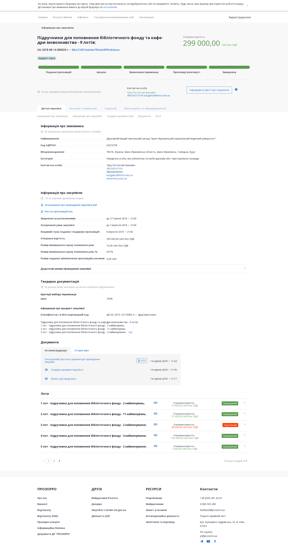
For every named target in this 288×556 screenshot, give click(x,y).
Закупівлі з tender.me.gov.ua (109, 510)
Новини (43, 17)
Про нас (42, 498)
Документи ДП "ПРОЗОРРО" (53, 534)
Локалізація (146, 17)
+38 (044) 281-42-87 (211, 498)
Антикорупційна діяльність (162, 516)
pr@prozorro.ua (208, 536)
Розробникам (154, 498)
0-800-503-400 (208, 504)
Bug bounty (44, 510)
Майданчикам (154, 504)
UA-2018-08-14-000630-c (52, 50)
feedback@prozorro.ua (212, 510)
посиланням (110, 7)
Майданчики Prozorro (105, 498)
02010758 (111, 145)
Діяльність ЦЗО (101, 516)
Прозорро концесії (48, 522)
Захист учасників (156, 510)
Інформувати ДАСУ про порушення (209, 90)
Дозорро (97, 504)
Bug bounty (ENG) (47, 516)
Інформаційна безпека (51, 528)
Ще (130, 332)
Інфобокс (83, 17)
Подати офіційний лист (213, 516)
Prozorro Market (62, 17)
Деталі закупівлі (51, 108)
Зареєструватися (240, 17)
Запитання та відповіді (160, 522)
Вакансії (42, 504)
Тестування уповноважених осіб (114, 17)
